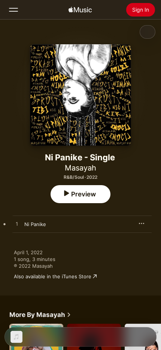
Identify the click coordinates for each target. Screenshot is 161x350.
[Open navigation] (13, 10)
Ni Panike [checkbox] (35, 224)
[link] (40, 315)
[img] (80, 9)
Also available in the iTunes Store (52, 276)
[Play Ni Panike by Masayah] (16, 224)
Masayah (80, 167)
